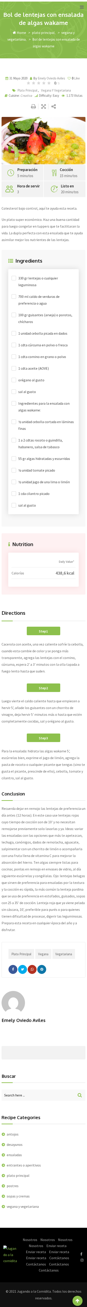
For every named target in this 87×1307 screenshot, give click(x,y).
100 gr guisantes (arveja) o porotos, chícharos (45, 318)
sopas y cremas (18, 1196)
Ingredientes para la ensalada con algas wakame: (44, 406)
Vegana (43, 954)
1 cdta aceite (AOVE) (33, 368)
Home (21, 32)
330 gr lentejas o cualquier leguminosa (38, 281)
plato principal (43, 32)
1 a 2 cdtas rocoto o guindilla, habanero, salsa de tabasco (40, 443)
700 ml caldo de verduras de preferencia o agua (39, 299)
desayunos (15, 1144)
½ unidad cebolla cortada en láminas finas (46, 425)
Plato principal (21, 954)
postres (13, 1186)
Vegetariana (63, 954)
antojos (13, 1134)
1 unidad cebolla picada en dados (42, 333)
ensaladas (14, 1155)
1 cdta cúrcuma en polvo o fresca (43, 345)
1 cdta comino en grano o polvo (42, 356)
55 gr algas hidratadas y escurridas (44, 458)
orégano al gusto (31, 380)
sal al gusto (27, 391)
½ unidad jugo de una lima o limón (44, 482)
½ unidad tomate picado (36, 470)
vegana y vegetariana (56, 90)
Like (76, 78)
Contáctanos (59, 1258)
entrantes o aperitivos (24, 1165)
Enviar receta (56, 1245)
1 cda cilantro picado (34, 493)
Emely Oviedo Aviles (51, 78)
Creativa (26, 95)
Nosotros (30, 1239)
